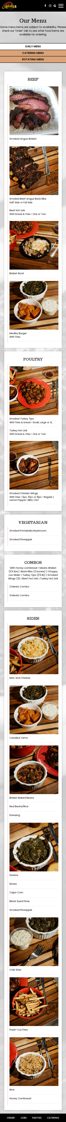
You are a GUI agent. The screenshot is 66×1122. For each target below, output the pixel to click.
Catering (53, 1117)
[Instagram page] (50, 5)
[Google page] (54, 5)
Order (11, 1117)
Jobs (23, 1117)
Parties (36, 1117)
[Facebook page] (45, 5)
